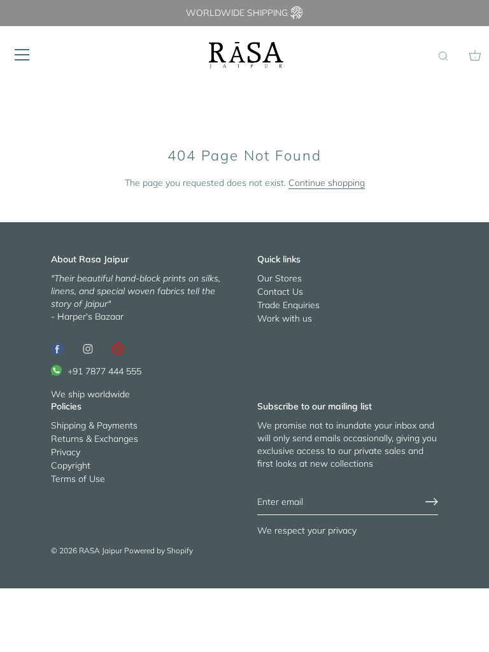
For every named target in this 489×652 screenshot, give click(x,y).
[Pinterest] (118, 348)
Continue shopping (326, 182)
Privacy (65, 452)
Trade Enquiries (288, 305)
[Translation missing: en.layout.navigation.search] (443, 57)
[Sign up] (431, 501)
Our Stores (279, 278)
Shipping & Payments (94, 425)
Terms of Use (78, 479)
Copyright (70, 465)
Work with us (284, 318)
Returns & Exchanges (94, 438)
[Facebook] (57, 348)
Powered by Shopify (158, 550)
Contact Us (280, 291)
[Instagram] (88, 348)
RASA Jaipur (100, 550)
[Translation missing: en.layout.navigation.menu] (22, 55)
